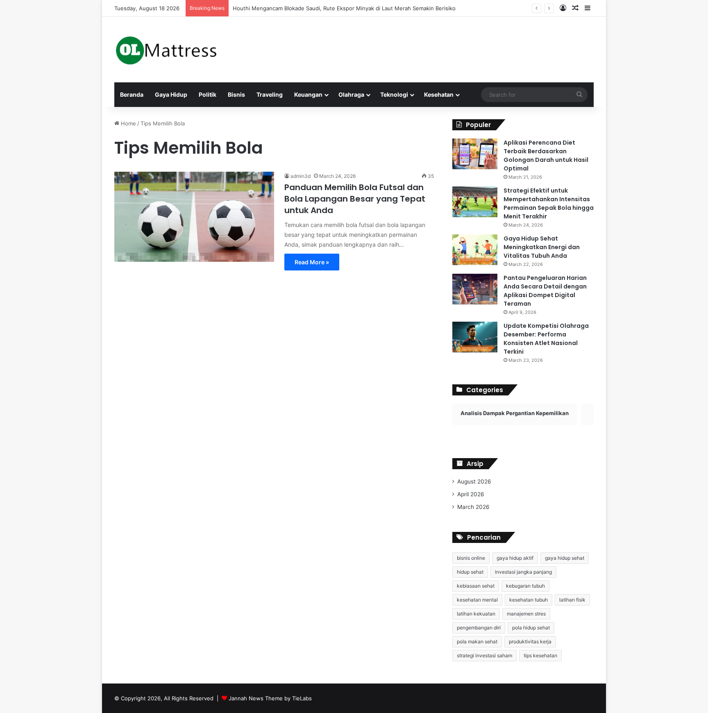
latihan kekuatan (476, 614)
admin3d (300, 176)
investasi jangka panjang (523, 572)
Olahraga (351, 94)
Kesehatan (439, 94)
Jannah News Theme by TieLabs (270, 698)
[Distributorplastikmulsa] (166, 49)
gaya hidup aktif (515, 558)
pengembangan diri (479, 627)
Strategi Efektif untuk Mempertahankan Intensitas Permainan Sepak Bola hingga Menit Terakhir (549, 203)
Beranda (131, 94)
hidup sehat (470, 572)
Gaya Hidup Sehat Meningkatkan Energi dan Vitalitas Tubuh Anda (542, 247)
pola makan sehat (477, 641)
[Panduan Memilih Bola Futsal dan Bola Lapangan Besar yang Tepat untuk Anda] (194, 216)
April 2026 (470, 494)
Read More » (312, 262)
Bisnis (236, 94)
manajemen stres (526, 614)
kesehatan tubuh (528, 600)
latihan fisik (572, 600)
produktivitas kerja (530, 641)
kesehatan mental (477, 600)
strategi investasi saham (484, 655)
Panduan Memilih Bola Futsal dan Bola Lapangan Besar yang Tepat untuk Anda (354, 199)
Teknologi (394, 94)
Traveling (269, 94)
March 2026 (473, 507)
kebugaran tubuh (525, 586)
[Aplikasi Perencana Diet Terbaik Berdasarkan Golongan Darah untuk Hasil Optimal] (474, 154)
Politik (207, 94)
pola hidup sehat (531, 627)
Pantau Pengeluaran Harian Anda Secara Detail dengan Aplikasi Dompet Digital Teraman (545, 291)
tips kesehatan (540, 655)
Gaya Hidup (171, 94)
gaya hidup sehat (564, 558)
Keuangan (308, 94)
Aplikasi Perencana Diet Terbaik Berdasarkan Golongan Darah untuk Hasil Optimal (546, 156)
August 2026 (474, 481)
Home (127, 123)
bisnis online (471, 558)
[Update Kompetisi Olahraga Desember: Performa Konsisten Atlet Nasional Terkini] (474, 337)
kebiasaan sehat (476, 586)
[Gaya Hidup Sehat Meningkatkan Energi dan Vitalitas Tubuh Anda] (474, 249)
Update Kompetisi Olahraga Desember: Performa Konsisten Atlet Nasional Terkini (546, 339)
